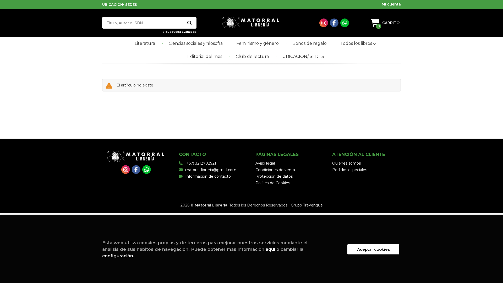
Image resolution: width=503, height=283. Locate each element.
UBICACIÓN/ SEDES (119, 4)
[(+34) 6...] (344, 23)
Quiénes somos (346, 163)
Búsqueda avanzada (180, 31)
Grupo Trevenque (307, 205)
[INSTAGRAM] (323, 23)
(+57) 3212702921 (200, 163)
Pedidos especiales (349, 169)
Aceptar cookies (373, 249)
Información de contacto (208, 176)
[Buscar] (189, 23)
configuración (117, 255)
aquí (270, 249)
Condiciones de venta (275, 169)
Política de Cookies (272, 183)
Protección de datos (274, 176)
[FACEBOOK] (334, 23)
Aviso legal (265, 163)
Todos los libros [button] (356, 43)
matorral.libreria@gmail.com (210, 169)
